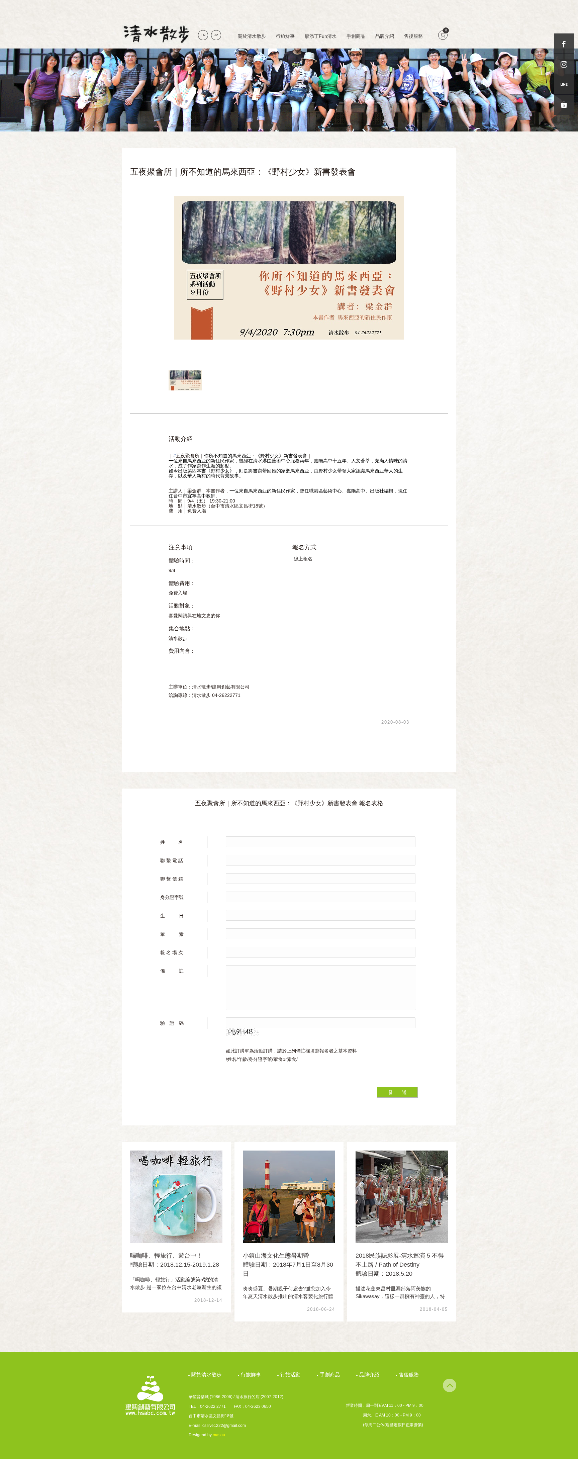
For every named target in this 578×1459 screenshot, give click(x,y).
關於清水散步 (252, 36)
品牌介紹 (384, 36)
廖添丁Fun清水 (320, 36)
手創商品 (356, 36)
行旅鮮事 (285, 36)
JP (216, 35)
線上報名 (303, 558)
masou (219, 1435)
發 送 (397, 1092)
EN (203, 35)
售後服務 (413, 36)
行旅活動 (291, 1374)
